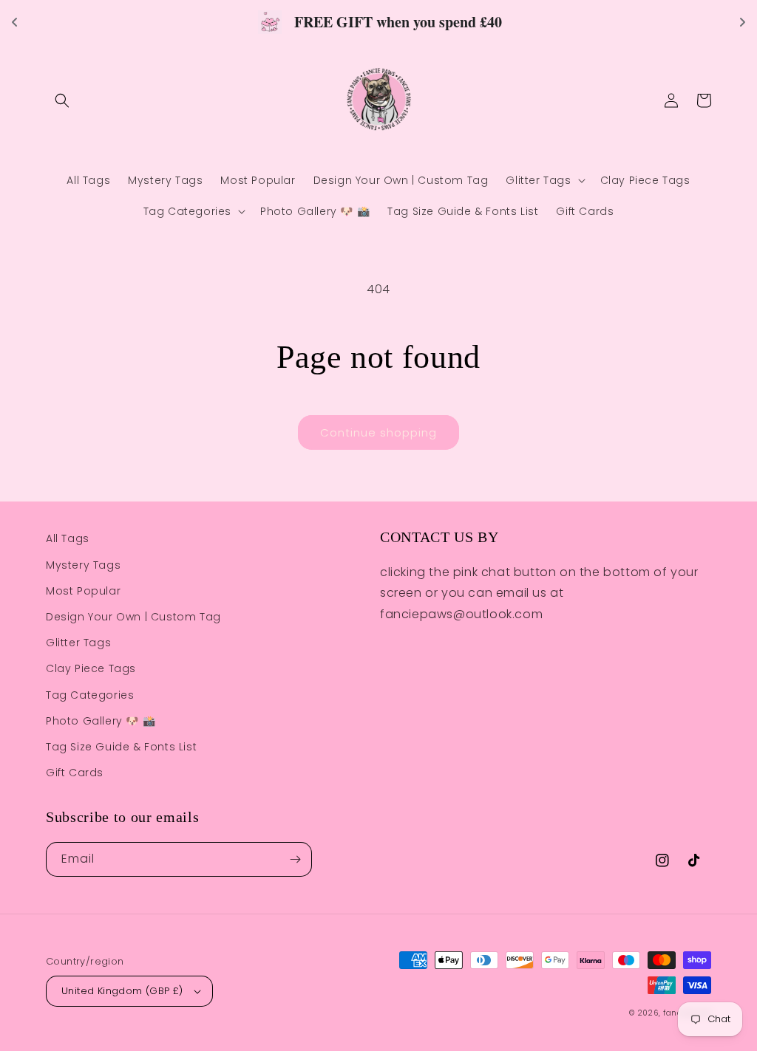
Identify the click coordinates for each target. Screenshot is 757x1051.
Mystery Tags (83, 565)
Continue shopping (378, 432)
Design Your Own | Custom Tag (133, 616)
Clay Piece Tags (91, 668)
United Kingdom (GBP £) (122, 991)
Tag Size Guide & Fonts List (121, 746)
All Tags (67, 538)
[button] (62, 100)
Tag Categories (90, 695)
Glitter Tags (78, 642)
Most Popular (83, 590)
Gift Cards (74, 772)
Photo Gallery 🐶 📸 (100, 720)
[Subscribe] (295, 859)
